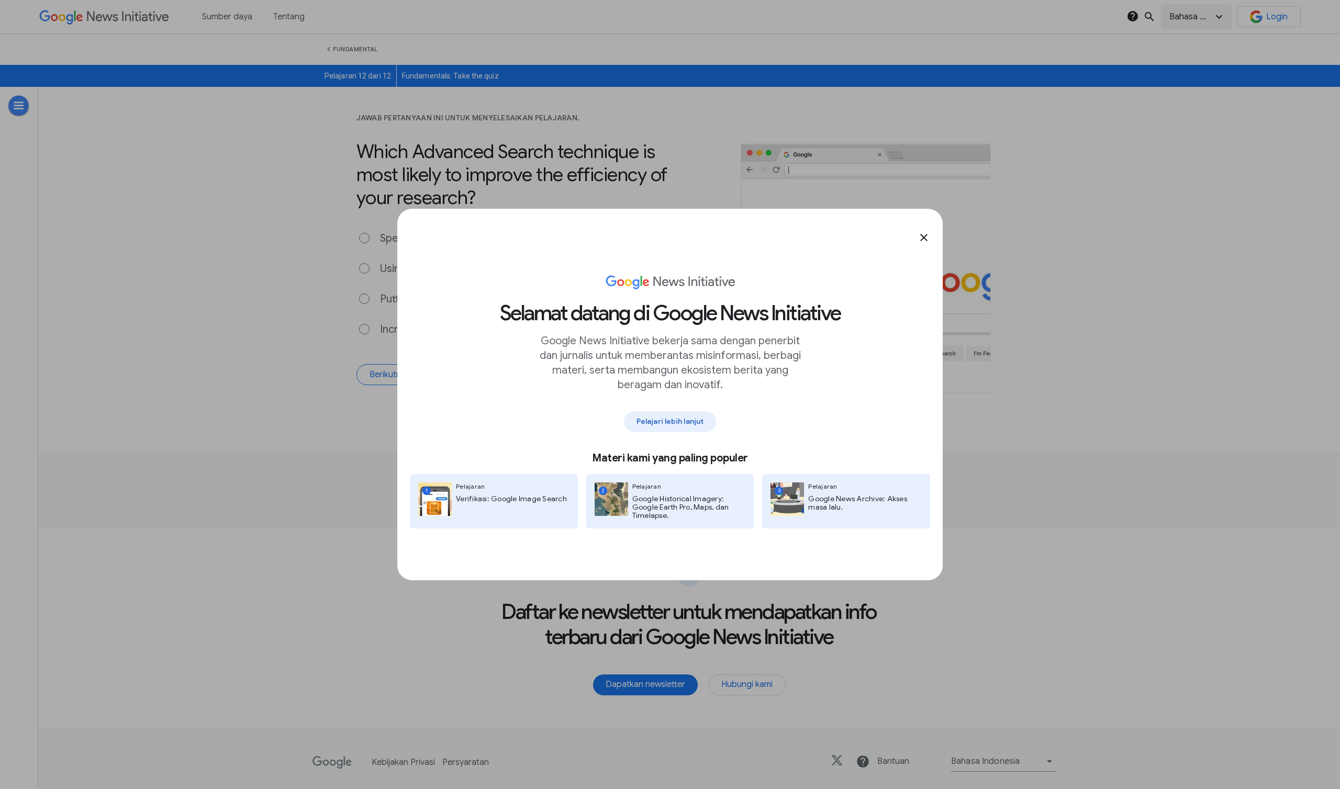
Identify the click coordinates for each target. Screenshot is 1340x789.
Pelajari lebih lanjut (670, 421)
